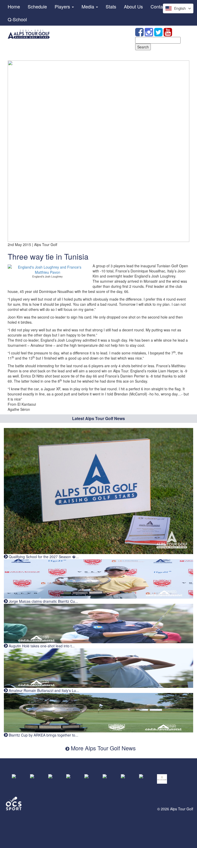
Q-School (17, 19)
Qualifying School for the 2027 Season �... (43, 556)
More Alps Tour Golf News (102, 748)
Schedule (37, 6)
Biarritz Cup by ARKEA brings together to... (43, 735)
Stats (111, 6)
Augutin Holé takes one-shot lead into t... (41, 645)
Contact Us (162, 6)
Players (63, 6)
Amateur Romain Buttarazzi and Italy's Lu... (43, 690)
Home (14, 6)
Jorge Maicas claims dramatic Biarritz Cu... (43, 601)
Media (88, 6)
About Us (133, 6)
